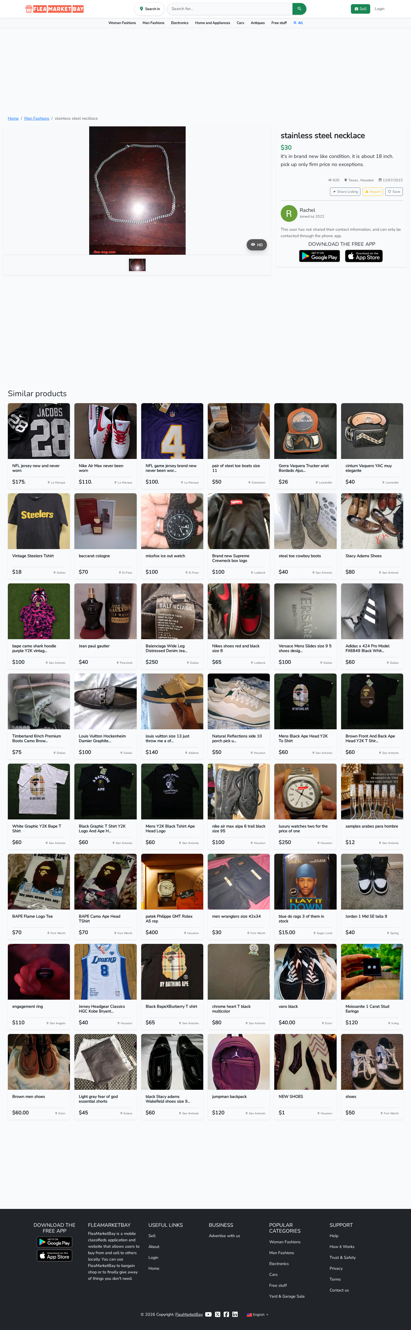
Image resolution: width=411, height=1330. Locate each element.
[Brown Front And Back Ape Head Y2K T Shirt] (372, 701)
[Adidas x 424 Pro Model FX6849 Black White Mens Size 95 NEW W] (372, 611)
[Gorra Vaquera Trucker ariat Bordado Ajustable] (305, 431)
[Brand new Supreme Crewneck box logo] (239, 521)
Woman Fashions (122, 22)
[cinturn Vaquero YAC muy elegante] (372, 431)
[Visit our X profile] (217, 1314)
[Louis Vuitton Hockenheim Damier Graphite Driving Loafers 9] (105, 701)
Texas (353, 180)
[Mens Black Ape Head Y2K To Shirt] (305, 701)
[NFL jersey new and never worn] (39, 431)
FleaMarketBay (189, 1314)
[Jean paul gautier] (105, 611)
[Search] (299, 9)
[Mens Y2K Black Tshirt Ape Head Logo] (172, 791)
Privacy (336, 1268)
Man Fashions (153, 22)
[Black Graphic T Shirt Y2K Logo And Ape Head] (105, 791)
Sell (151, 1235)
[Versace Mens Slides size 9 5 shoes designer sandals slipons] (305, 611)
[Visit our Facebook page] (226, 1314)
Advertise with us (224, 1235)
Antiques (258, 22)
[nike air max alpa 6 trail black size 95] (239, 791)
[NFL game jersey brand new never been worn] (172, 431)
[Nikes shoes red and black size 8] (239, 611)
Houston (367, 180)
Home (13, 118)
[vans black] (305, 972)
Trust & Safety (343, 1257)
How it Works (342, 1246)
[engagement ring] (39, 972)
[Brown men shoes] (39, 1062)
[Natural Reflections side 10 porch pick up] (239, 701)
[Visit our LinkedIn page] (235, 1314)
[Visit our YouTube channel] (208, 1314)
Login (379, 8)
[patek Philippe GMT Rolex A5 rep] (172, 882)
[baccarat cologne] (105, 521)
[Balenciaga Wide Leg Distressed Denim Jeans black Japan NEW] (172, 611)
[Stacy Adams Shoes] (372, 521)
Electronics (179, 22)
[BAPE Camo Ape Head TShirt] (105, 882)
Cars (240, 22)
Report (375, 191)
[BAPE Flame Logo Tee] (39, 882)
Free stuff (279, 22)
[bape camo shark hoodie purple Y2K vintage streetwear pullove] (39, 611)
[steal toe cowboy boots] (305, 521)
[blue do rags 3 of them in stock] (305, 882)
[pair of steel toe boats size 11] (239, 431)
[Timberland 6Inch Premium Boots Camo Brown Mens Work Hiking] (39, 701)
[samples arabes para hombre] (372, 791)
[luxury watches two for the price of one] (305, 791)
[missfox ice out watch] (172, 521)
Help (334, 1235)
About (153, 1246)
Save (396, 191)
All (300, 22)
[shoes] (372, 1062)
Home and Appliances (212, 22)
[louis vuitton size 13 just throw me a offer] (172, 701)
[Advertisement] (205, 72)
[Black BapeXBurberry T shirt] (172, 972)
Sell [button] (363, 8)
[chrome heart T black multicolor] (239, 972)
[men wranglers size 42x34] (239, 882)
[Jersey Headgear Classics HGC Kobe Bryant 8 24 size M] (105, 972)
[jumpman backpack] (239, 1062)
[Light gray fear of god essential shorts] (105, 1062)
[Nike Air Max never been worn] (105, 431)
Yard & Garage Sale (287, 1296)
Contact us (339, 1290)
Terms (335, 1279)
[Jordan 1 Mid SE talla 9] (372, 882)
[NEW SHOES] (305, 1062)
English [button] (258, 1314)
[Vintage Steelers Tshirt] (39, 521)
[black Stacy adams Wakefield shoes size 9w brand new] (172, 1062)
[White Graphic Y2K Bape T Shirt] (39, 791)
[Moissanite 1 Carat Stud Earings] (372, 972)
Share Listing (347, 191)
